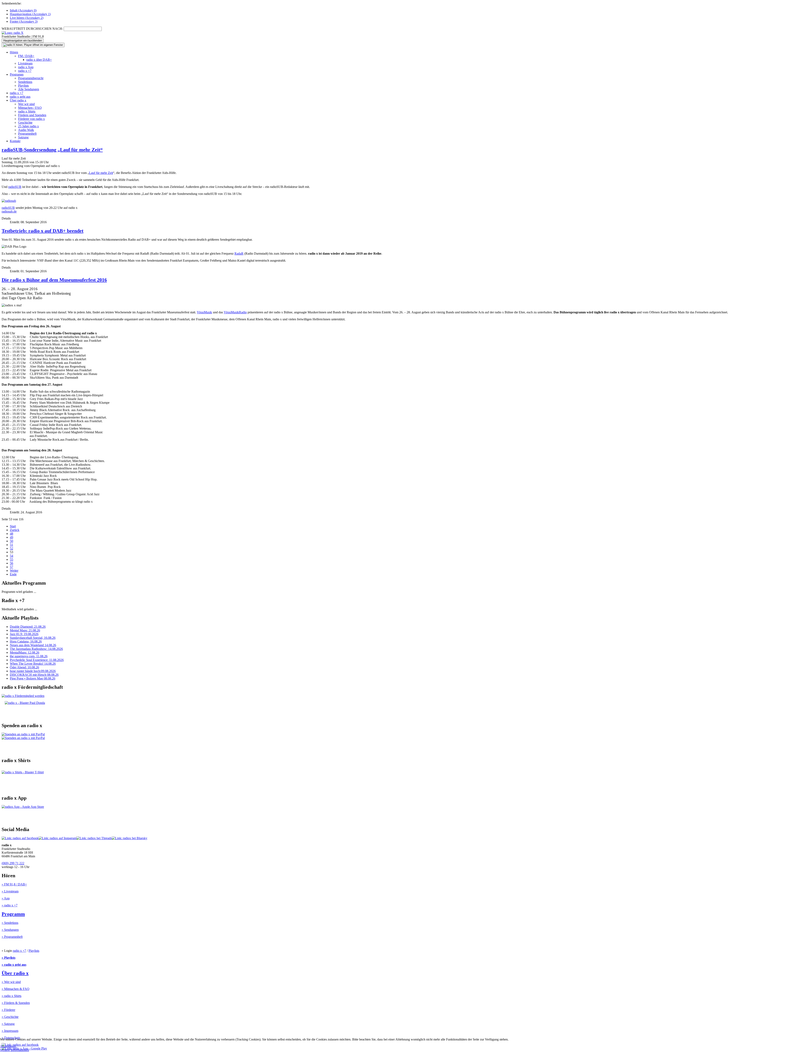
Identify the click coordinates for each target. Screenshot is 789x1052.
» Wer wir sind (11, 982)
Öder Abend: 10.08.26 (24, 667)
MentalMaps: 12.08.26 (24, 652)
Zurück (14, 530)
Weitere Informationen (14, 1050)
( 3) (24, 21)
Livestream (25, 63)
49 (11, 537)
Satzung (23, 137)
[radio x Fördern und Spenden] (25, 703)
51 (11, 544)
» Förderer (8, 1010)
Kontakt (15, 141)
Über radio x (18, 100)
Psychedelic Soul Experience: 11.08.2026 (37, 660)
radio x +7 (24, 70)
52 (11, 548)
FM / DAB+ (26, 56)
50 (11, 541)
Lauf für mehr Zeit (101, 173)
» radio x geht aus (14, 964)
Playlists (23, 85)
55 (11, 559)
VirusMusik (204, 312)
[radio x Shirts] (23, 772)
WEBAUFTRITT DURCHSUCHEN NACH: (32, 28)
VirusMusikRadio (235, 312)
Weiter (14, 570)
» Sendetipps (10, 922)
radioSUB (14, 187)
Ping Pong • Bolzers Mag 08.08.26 (32, 678)
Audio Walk (26, 130)
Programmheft (27, 133)
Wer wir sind (26, 104)
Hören (14, 52)
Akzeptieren (8, 1046)
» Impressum (10, 1030)
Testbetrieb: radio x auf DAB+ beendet (42, 230)
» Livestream (10, 891)
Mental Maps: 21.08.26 (25, 630)
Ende (13, 574)
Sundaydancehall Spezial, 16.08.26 (32, 637)
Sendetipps (25, 82)
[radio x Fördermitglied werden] (23, 696)
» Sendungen (10, 929)
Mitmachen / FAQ (30, 107)
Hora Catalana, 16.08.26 (26, 641)
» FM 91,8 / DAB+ (14, 884)
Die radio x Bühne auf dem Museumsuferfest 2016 (54, 280)
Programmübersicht (30, 78)
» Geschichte (10, 1017)
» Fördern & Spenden (16, 1003)
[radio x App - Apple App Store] (23, 806)
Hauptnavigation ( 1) (30, 14)
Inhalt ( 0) (23, 10)
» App (6, 898)
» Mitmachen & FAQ (15, 989)
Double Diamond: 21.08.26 (28, 626)
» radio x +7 (9, 905)
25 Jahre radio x (28, 126)
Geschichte (25, 122)
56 (11, 563)
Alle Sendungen (28, 89)
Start (13, 526)
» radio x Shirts (11, 996)
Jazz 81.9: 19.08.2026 (24, 634)
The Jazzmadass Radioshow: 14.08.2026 (36, 649)
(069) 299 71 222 (13, 863)
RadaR (238, 253)
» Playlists (8, 957)
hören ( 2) (26, 18)
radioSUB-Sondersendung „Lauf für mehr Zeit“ (52, 149)
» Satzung (8, 1024)
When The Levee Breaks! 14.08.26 (33, 663)
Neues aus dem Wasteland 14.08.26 (33, 645)
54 (11, 556)
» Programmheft (12, 936)
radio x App (25, 67)
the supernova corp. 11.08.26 (28, 656)
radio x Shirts (26, 111)
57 (11, 567)
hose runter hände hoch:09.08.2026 (33, 671)
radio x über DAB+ (39, 59)
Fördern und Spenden (32, 115)
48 (11, 533)
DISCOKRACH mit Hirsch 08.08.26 (34, 674)
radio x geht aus (20, 96)
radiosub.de (9, 211)
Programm (16, 74)
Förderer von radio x (31, 119)
